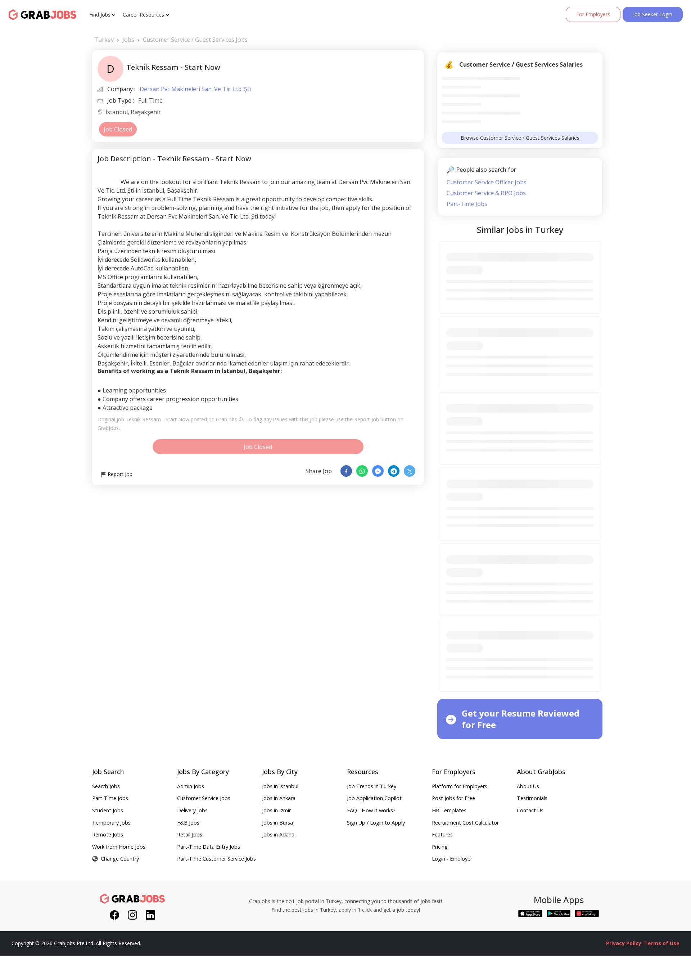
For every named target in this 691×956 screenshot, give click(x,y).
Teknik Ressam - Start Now (157, 419)
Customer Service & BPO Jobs (486, 193)
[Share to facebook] (346, 471)
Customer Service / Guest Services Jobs (195, 40)
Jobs (128, 40)
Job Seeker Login (652, 14)
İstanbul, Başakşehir (133, 112)
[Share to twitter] (409, 471)
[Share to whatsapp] (362, 471)
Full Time (150, 100)
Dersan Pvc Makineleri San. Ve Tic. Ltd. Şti (195, 89)
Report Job (119, 474)
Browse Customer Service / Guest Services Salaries (520, 137)
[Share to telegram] (393, 471)
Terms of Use (661, 943)
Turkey (104, 40)
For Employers (593, 14)
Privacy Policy (623, 943)
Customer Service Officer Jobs (487, 182)
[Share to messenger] (378, 471)
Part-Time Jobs (467, 204)
